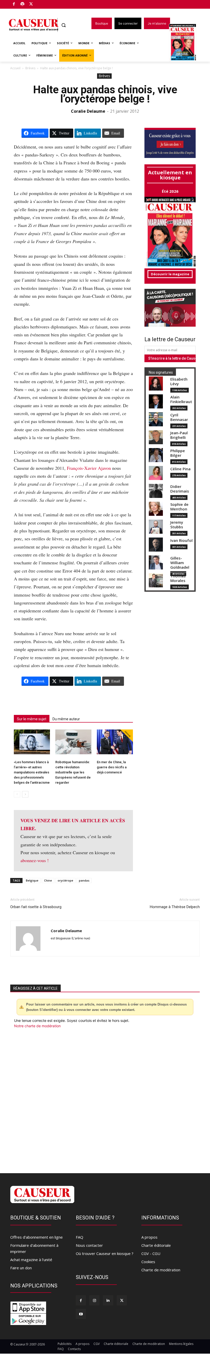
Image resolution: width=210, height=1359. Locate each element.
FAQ (79, 1237)
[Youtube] (81, 1314)
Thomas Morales (178, 578)
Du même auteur (66, 719)
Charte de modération (160, 1269)
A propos (149, 1237)
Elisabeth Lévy (178, 381)
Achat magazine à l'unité (31, 1259)
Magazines (185, 43)
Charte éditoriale (156, 1245)
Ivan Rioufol (181, 540)
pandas (84, 880)
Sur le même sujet (31, 719)
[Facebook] (14, 4)
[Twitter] (31, 4)
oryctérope (65, 880)
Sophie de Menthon (179, 506)
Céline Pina (180, 468)
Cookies (148, 1261)
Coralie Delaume (88, 111)
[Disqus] (105, 1098)
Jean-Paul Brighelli (179, 435)
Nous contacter (89, 1245)
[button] (64, 25)
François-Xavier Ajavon (89, 468)
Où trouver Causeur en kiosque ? (104, 1253)
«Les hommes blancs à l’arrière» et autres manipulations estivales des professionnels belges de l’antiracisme (32, 772)
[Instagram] (94, 1300)
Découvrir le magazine (170, 274)
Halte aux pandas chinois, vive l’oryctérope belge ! (105, 94)
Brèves (30, 68)
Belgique (32, 880)
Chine (48, 880)
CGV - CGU (150, 1253)
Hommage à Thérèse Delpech (175, 907)
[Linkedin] (108, 1300)
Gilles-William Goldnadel (179, 563)
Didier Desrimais (179, 489)
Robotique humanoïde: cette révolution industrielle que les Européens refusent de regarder (73, 772)
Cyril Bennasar (179, 417)
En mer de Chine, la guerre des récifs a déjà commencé (112, 767)
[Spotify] (22, 4)
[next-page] (25, 794)
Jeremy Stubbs (176, 524)
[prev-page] (17, 794)
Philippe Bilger (177, 453)
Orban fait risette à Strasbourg (35, 907)
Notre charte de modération (37, 1026)
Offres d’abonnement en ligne (36, 1237)
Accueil (15, 68)
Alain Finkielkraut (181, 399)
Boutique (44, 3)
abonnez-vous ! (34, 860)
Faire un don (21, 1267)
